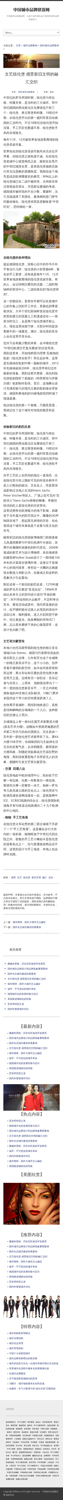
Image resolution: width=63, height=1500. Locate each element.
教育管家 (14, 1425)
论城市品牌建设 (17, 1373)
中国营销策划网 (17, 1459)
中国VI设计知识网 (40, 1472)
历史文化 (35, 1445)
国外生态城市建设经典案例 (27, 927)
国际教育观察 (50, 1442)
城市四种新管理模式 (19, 1333)
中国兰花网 (44, 1429)
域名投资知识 (49, 1459)
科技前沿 (46, 1449)
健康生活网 (28, 1459)
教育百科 (16, 1432)
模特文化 (49, 1439)
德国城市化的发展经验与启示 (23, 993)
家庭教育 (19, 1429)
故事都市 (47, 1455)
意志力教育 (38, 1459)
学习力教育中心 (33, 1465)
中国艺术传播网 (13, 1472)
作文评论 (19, 1445)
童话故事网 (26, 1455)
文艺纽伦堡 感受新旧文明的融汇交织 (27, 978)
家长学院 (32, 1462)
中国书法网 (31, 1469)
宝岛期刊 (43, 1432)
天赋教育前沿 (49, 1435)
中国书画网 (13, 1475)
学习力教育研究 (40, 1425)
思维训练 (37, 1452)
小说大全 (45, 1452)
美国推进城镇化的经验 (19, 998)
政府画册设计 (11, 1422)
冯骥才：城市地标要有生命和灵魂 (26, 1383)
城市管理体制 (16, 1348)
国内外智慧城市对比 (18, 1009)
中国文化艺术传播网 (26, 1475)
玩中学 (53, 1449)
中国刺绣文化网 (26, 1472)
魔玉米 (14, 1452)
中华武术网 (25, 1442)
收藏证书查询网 (22, 1479)
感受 (13, 877)
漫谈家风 (25, 1432)
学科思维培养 (47, 1422)
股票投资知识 (28, 1449)
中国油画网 (41, 1469)
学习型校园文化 (46, 1445)
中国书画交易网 (53, 1469)
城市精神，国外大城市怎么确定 (29, 922)
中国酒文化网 (37, 1435)
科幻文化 (40, 1439)
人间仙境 (50, 1462)
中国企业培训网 (46, 1465)
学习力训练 (21, 1465)
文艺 (19, 877)
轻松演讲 (35, 1429)
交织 (50, 877)
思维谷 (19, 1449)
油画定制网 (51, 1425)
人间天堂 (12, 1465)
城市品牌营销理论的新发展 (23, 1358)
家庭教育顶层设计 (25, 1452)
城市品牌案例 (30, 45)
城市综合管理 (16, 1343)
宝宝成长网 (26, 1435)
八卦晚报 (17, 1439)
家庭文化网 (34, 1432)
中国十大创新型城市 (19, 1353)
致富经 (9, 1432)
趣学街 (29, 1425)
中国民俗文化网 (20, 1469)
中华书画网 (41, 1462)
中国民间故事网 (15, 1435)
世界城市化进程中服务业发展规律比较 (29, 1368)
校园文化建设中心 (29, 1439)
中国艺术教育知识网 (43, 1475)
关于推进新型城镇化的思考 (23, 1378)
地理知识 (38, 1449)
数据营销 (22, 1425)
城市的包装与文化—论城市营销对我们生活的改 (33, 1363)
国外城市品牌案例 (49, 45)
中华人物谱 (11, 1449)
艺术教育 (34, 1442)
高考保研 (27, 1429)
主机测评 (15, 1442)
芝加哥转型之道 (16, 1003)
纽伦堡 (26, 877)
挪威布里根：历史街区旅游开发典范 (26, 963)
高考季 (56, 1445)
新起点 (38, 1422)
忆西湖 (41, 1442)
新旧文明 (36, 877)
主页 (18, 45)
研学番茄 (30, 1422)
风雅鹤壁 (53, 1429)
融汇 (44, 877)
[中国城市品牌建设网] (31, 9)
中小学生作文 (16, 1455)
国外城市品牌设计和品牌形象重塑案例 (28, 968)
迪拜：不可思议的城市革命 (22, 988)
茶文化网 (27, 1445)
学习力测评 (21, 1422)
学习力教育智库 (22, 1462)
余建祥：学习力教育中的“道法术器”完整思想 (32, 1388)
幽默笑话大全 (37, 1455)
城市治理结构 (16, 1338)
